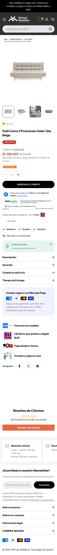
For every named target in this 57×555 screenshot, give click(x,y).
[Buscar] (50, 29)
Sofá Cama (18, 149)
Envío (25, 158)
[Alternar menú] (4, 19)
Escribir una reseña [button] (28, 427)
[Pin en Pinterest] (37, 366)
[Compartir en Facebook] (19, 366)
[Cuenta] (46, 19)
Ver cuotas (11, 221)
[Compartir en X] (28, 366)
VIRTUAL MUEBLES (20, 549)
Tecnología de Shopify (42, 549)
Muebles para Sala (16, 39)
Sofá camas (28, 39)
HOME (6, 39)
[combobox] (28, 29)
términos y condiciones (42, 500)
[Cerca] (51, 244)
